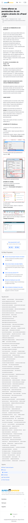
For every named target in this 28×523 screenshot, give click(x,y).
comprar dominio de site (6, 355)
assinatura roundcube (21, 328)
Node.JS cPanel (9, 420)
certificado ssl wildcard (20, 339)
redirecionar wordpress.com (14, 441)
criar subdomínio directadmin (7, 372)
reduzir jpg (4, 443)
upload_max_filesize (5, 458)
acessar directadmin (10, 299)
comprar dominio (13, 353)
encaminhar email (5, 387)
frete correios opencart (6, 395)
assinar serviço (13, 328)
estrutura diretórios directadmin (15, 391)
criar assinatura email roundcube (8, 360)
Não (18, 247)
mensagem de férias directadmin (14, 412)
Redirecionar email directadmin (15, 439)
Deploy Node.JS (5, 376)
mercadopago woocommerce (7, 414)
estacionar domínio (5, 391)
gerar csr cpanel (13, 397)
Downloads (5, 474)
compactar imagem (21, 351)
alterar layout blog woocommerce (8, 318)
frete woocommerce (5, 397)
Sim (12, 247)
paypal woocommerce (13, 428)
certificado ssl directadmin (15, 335)
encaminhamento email (6, 385)
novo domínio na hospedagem (7, 422)
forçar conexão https (17, 393)
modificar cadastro (21, 414)
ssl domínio (15, 449)
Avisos (4, 469)
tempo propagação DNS (6, 456)
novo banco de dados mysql (18, 420)
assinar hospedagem (6, 328)
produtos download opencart (7, 433)
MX (15, 418)
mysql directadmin (21, 418)
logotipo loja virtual (5, 410)
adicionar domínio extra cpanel (19, 305)
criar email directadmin (18, 366)
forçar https (24, 393)
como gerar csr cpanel (6, 347)
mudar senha (18, 416)
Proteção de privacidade (18, 433)
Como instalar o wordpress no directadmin (9, 349)
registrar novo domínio (19, 443)
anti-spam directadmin (16, 326)
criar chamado (4, 364)
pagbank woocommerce (6, 426)
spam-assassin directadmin (7, 449)
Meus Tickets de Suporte (8, 467)
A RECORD (4, 299)
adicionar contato (19, 301)
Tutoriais (5, 472)
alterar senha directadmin (6, 324)
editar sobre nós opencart (6, 383)
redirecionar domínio (17, 437)
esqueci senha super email (16, 389)
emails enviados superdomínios (18, 383)
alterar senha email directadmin (18, 324)
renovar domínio (13, 445)
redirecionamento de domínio (14, 435)
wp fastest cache (22, 460)
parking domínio (5, 428)
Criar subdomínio (18, 370)
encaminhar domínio (15, 385)
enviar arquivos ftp (22, 387)
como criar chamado (6, 345)
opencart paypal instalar (20, 424)
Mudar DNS (12, 416)
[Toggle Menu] (2, 2)
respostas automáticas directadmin (8, 447)
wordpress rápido (15, 460)
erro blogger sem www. (6, 389)
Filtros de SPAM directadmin (7, 393)
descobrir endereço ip (6, 378)
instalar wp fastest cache (16, 408)
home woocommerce (6, 403)
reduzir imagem (23, 441)
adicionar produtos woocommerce (8, 312)
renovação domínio (5, 445)
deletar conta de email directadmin (8, 374)
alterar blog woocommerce (7, 316)
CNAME (3, 341)
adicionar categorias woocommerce (8, 301)
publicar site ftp (5, 435)
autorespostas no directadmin (15, 330)
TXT (19, 456)
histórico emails (22, 401)
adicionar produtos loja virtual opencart (9, 310)
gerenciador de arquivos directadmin (8, 399)
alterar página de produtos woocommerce (9, 322)
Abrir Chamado (6, 479)
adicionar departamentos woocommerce (9, 303)
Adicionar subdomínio (6, 314)
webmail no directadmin (6, 460)
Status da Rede (6, 477)
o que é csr (4, 424)
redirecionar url (5, 441)
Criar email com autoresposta (7, 366)
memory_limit (4, 412)
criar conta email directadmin (14, 364)
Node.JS (3, 420)
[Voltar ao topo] (14, 517)
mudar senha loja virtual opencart (8, 418)
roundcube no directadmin (20, 447)
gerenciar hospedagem (20, 399)
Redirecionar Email (5, 439)
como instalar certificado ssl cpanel (18, 347)
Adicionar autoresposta (19, 299)
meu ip (15, 414)
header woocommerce (14, 401)
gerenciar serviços (5, 401)
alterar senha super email (6, 326)
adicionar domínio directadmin (7, 305)
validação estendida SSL (15, 458)
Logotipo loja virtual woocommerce (16, 410)
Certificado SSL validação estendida (8, 339)
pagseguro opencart (15, 426)
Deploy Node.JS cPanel (13, 376)
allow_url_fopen (14, 314)
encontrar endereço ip (14, 387)
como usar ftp (14, 351)
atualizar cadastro (5, 330)
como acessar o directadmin (11, 341)
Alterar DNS (15, 316)
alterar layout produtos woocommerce (8, 320)
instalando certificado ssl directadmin (17, 403)
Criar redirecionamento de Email (7, 370)
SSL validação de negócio (16, 451)
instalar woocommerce (6, 408)
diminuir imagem (14, 378)
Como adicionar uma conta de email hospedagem (11, 343)
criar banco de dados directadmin (8, 362)
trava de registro (14, 456)
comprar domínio (5, 353)
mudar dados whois (5, 416)
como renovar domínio (6, 351)
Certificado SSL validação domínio (8, 337)
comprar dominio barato (21, 353)
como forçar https (14, 345)
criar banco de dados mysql (20, 362)
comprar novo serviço (16, 355)
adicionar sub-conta (19, 312)
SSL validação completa (6, 451)
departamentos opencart (20, 374)
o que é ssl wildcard (10, 424)
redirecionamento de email (7, 437)
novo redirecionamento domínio (20, 422)
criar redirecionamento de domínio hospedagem (10, 368)
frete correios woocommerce (17, 395)
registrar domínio (10, 443)
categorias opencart (5, 335)
